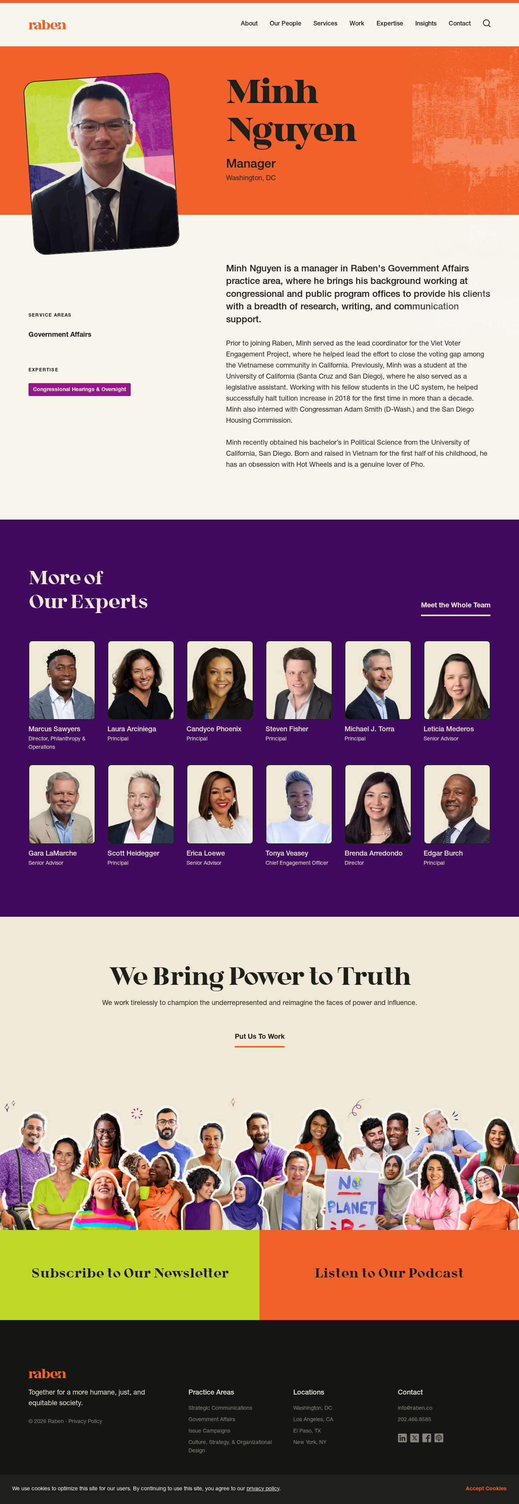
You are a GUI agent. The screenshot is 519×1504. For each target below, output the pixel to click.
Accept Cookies (486, 1489)
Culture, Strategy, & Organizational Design (230, 1447)
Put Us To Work (260, 1037)
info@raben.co (415, 1408)
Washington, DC (312, 1408)
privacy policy (263, 1489)
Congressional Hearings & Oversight (79, 390)
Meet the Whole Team (456, 605)
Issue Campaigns (210, 1431)
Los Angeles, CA (313, 1420)
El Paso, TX (307, 1431)
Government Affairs (60, 335)
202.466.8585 (414, 1420)
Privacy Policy (85, 1422)
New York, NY (309, 1442)
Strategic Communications (220, 1408)
